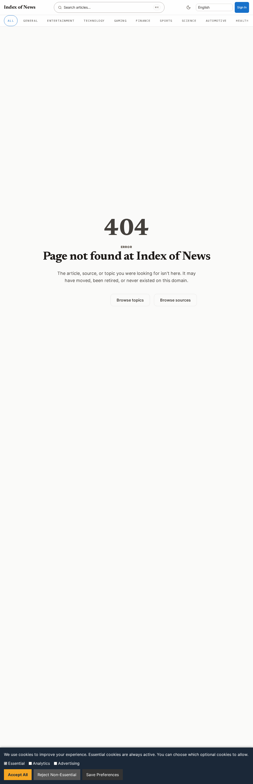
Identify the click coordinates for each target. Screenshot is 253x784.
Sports (166, 20)
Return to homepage (81, 299)
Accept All (18, 774)
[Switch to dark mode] (188, 7)
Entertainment (60, 20)
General (30, 20)
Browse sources (175, 300)
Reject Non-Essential (57, 774)
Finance (143, 20)
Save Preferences (102, 774)
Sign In (242, 7)
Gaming (120, 20)
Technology (94, 20)
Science (189, 20)
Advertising (69, 763)
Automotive (216, 20)
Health (242, 20)
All (11, 20)
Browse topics (130, 300)
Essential (16, 763)
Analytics (41, 763)
